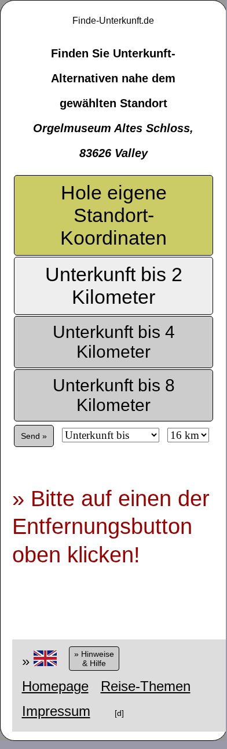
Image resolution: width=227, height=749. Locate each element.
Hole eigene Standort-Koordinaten (113, 215)
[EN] (45, 661)
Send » (34, 436)
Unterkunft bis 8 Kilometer (114, 395)
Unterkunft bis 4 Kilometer (114, 341)
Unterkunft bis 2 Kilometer (113, 285)
